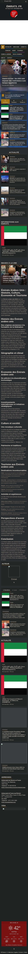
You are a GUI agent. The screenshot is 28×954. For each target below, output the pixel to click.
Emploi (3, 57)
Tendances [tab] (22, 102)
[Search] (26, 47)
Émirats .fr (14, 6)
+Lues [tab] (15, 590)
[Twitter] (14, 582)
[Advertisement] (14, 32)
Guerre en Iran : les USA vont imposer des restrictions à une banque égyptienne (14, 96)
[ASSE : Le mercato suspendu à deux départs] (5, 169)
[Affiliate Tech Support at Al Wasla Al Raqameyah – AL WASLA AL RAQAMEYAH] (5, 116)
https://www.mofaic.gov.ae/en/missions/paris (13, 787)
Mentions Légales (13, 952)
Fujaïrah (20, 50)
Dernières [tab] (5, 102)
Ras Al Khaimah (17, 54)
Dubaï (14, 50)
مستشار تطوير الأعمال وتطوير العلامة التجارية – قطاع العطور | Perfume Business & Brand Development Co (13, 251)
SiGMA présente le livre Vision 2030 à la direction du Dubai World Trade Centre (17, 136)
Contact (9, 57)
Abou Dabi (16, 46)
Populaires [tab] (14, 102)
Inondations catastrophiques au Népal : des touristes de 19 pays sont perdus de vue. (17, 143)
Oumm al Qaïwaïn (6, 54)
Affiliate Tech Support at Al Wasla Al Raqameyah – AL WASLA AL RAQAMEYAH (16, 117)
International (7, 93)
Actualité (8, 46)
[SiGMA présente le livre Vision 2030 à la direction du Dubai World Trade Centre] (5, 135)
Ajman (23, 46)
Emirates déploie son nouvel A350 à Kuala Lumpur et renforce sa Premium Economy (17, 191)
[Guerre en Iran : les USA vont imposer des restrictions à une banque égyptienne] (14, 64)
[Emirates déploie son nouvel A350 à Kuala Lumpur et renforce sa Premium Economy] (5, 190)
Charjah (7, 50)
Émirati (12, 85)
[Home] (3, 47)
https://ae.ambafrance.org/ (8, 802)
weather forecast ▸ (14, 945)
